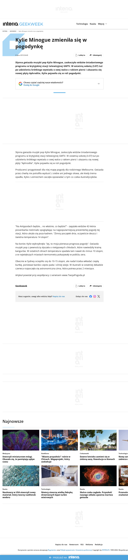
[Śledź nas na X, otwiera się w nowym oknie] (99, 296)
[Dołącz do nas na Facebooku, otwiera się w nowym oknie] (91, 296)
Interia (4, 31)
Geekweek (13, 31)
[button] (82, 24)
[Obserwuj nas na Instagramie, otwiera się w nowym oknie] (95, 296)
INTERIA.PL (106, 550)
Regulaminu (52, 550)
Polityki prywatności (67, 550)
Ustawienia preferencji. (84, 550)
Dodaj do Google (43, 85)
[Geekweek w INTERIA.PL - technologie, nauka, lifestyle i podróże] (31, 24)
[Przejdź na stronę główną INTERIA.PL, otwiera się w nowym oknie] (10, 24)
